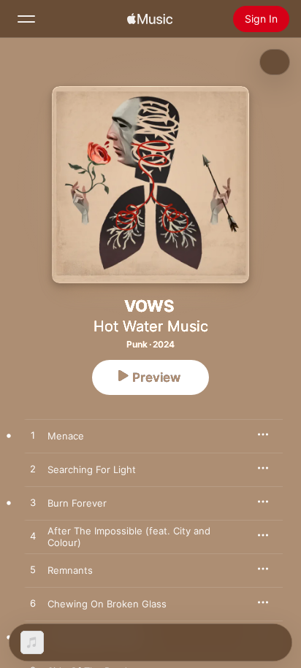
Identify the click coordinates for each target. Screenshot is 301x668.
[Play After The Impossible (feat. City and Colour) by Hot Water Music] (32, 536)
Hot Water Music (151, 326)
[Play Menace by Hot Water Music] (32, 435)
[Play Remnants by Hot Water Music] (32, 570)
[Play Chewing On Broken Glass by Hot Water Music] (32, 603)
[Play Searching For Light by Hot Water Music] (32, 469)
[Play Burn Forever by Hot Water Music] (32, 503)
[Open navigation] (26, 19)
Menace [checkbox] (65, 436)
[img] (149, 19)
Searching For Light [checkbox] (91, 469)
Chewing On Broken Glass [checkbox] (107, 604)
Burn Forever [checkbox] (77, 503)
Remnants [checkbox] (70, 570)
